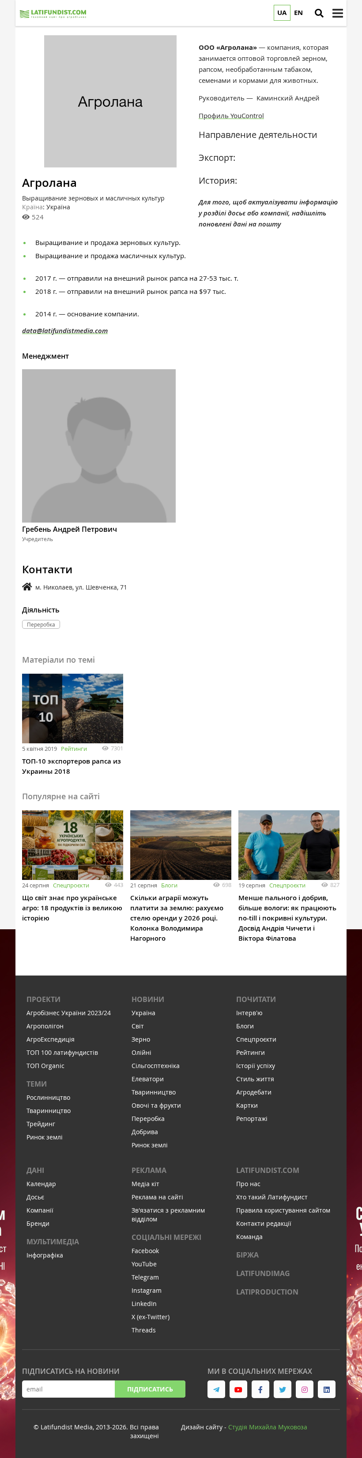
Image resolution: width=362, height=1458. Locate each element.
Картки (247, 1105)
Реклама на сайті (157, 1197)
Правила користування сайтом (283, 1210)
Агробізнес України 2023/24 (68, 1013)
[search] (319, 13)
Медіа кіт (145, 1184)
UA (282, 12)
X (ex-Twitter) (151, 1317)
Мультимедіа (52, 1242)
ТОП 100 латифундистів (62, 1052)
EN (298, 12)
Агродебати (254, 1092)
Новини (148, 999)
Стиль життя (255, 1079)
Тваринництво (48, 1110)
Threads (144, 1330)
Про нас (248, 1184)
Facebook (145, 1251)
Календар (41, 1184)
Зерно (141, 1039)
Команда (249, 1236)
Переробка (148, 1118)
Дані (35, 1170)
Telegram (145, 1277)
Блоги (169, 885)
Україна (143, 1013)
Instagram (147, 1290)
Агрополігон (45, 1026)
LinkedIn (144, 1303)
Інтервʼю (249, 1013)
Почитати (256, 999)
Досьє (35, 1197)
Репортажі (252, 1118)
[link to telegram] (216, 1389)
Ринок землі (44, 1137)
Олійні (141, 1052)
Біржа (247, 1255)
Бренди (37, 1223)
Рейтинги (74, 749)
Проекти (43, 999)
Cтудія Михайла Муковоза (267, 1427)
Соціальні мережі (166, 1237)
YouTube (144, 1264)
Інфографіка (44, 1255)
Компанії (39, 1210)
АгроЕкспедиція (50, 1039)
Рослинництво (48, 1097)
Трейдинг (40, 1124)
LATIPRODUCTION (267, 1292)
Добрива (145, 1132)
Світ (138, 1026)
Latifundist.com (267, 1170)
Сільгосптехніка (156, 1065)
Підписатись (150, 1389)
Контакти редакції (263, 1223)
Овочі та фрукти (156, 1105)
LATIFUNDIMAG (263, 1273)
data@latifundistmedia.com (65, 330)
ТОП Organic (45, 1065)
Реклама (149, 1170)
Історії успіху (255, 1065)
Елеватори (148, 1079)
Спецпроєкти (71, 885)
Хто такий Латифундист (272, 1197)
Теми (36, 1084)
